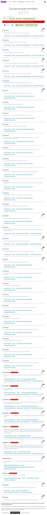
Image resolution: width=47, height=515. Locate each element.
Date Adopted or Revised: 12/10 (38, 35)
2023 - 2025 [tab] (18, 18)
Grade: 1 (13, 35)
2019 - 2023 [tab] (12, 18)
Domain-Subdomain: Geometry (24, 435)
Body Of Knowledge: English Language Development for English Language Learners (19, 467)
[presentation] (12, 19)
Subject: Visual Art (7, 35)
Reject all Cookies (25, 512)
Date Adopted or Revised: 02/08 (26, 492)
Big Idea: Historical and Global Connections (24, 152)
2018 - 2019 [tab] (5, 18)
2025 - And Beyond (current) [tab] (29, 18)
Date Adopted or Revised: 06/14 (10, 468)
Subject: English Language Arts (9, 379)
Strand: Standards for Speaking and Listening (29, 392)
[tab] (8, 25)
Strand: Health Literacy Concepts (33, 478)
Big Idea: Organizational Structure (23, 233)
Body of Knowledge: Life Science (22, 490)
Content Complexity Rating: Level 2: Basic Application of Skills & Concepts (17, 394)
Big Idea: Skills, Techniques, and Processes (24, 265)
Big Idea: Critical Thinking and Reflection (24, 35)
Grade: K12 (22, 465)
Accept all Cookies (15, 512)
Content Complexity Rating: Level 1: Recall (11, 492)
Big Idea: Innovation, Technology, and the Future (25, 96)
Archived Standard (14, 372)
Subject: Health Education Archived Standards (12, 478)
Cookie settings (5, 512)
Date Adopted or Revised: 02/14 (38, 437)
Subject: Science (7, 490)
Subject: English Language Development (11, 465)
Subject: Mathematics (8, 435)
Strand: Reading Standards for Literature (28, 379)
